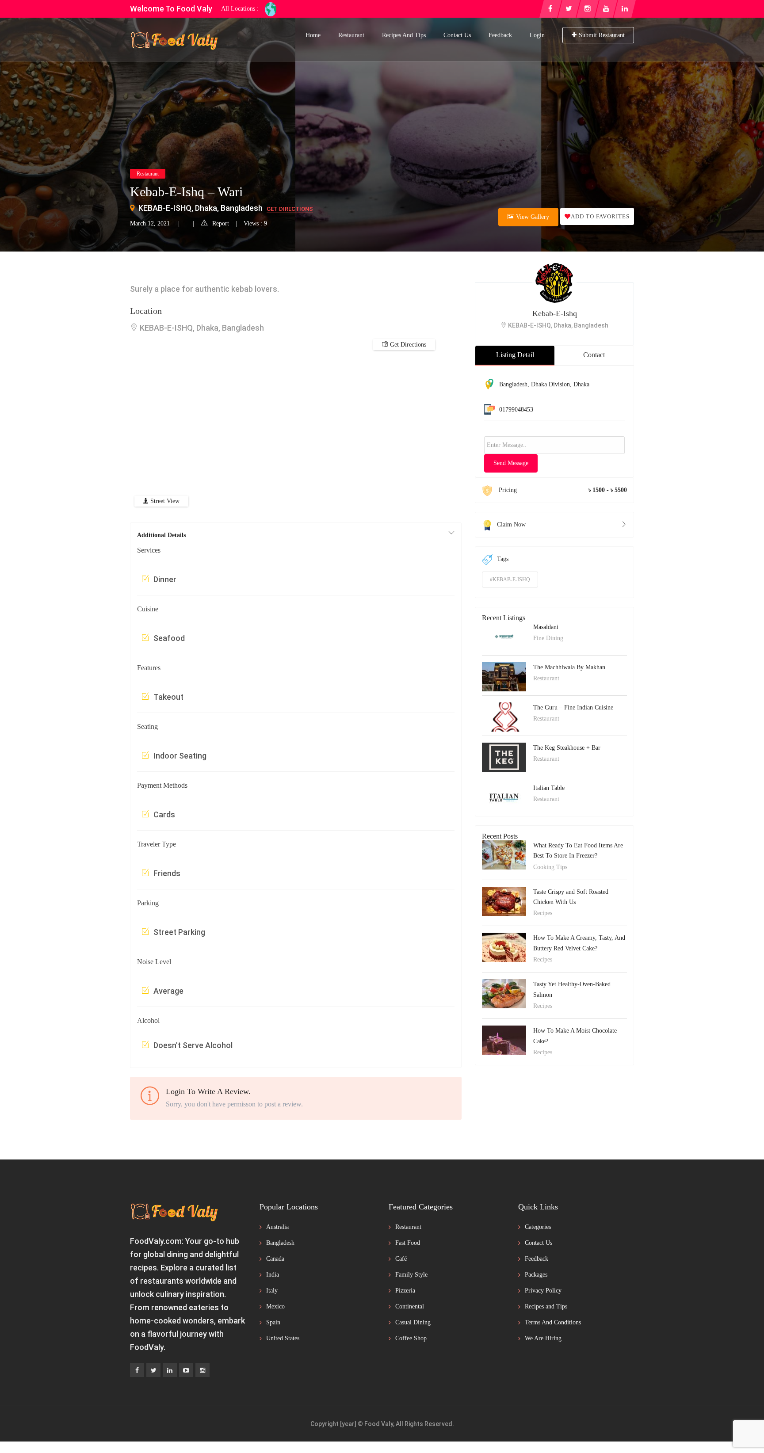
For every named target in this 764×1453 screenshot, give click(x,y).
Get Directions (290, 209)
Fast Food (407, 1242)
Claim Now (511, 524)
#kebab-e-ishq (510, 579)
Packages (536, 1274)
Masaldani (545, 627)
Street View (164, 501)
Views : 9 (255, 223)
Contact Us (457, 35)
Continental (409, 1306)
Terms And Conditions (553, 1322)
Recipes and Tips (404, 35)
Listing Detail (515, 354)
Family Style (411, 1274)
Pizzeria (405, 1290)
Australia (277, 1227)
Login (537, 35)
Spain (273, 1322)
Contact (594, 354)
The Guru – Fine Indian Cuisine (573, 707)
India (272, 1274)
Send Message (510, 463)
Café (401, 1258)
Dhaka (581, 384)
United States (282, 1338)
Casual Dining (413, 1322)
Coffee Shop (411, 1338)
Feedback (500, 35)
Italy (272, 1290)
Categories (538, 1227)
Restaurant (351, 35)
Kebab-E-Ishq (554, 313)
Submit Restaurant (602, 35)
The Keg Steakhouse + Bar (566, 747)
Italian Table (549, 788)
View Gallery (531, 217)
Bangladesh (513, 384)
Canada (275, 1258)
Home (313, 35)
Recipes (542, 913)
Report (220, 223)
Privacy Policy (543, 1290)
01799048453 (516, 409)
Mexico (275, 1306)
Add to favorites (600, 216)
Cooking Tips (550, 867)
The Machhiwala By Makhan (569, 667)
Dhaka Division (550, 384)
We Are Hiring (543, 1338)
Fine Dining (548, 638)
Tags (502, 559)
